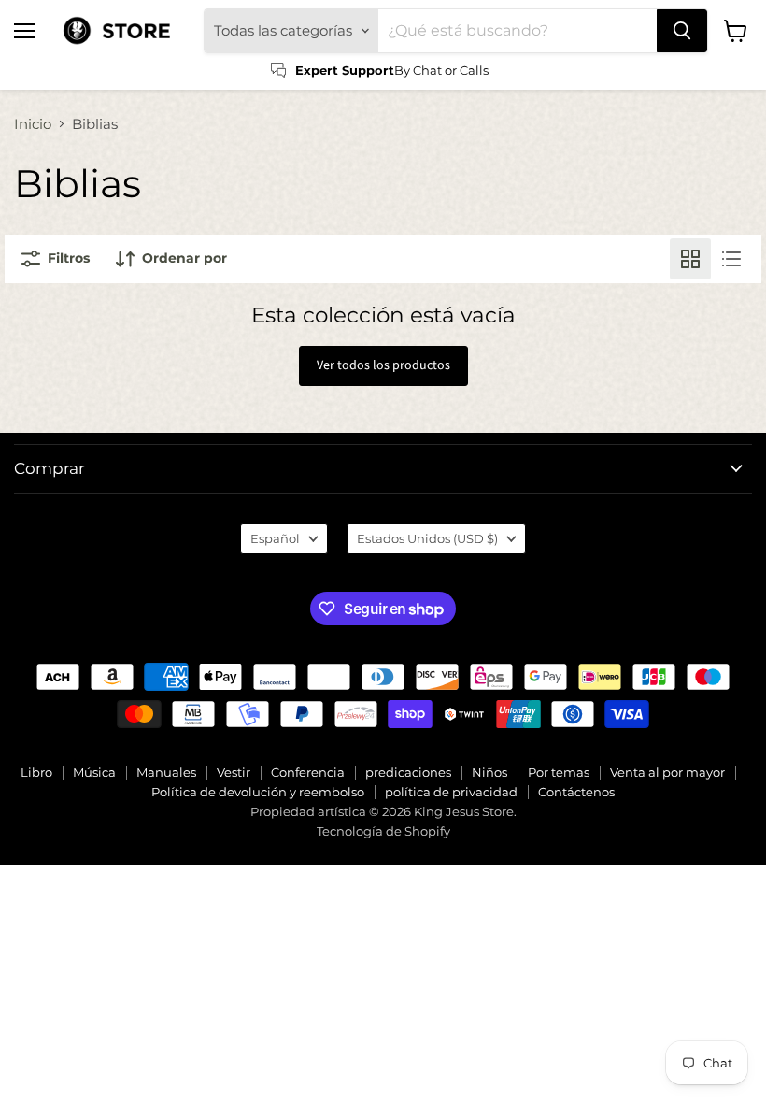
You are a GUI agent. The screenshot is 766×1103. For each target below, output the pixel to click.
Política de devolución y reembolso (257, 791)
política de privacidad (451, 791)
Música (94, 772)
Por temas (558, 772)
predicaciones (408, 772)
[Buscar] (682, 30)
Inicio (32, 124)
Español (275, 538)
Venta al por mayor (667, 772)
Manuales (166, 772)
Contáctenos (576, 791)
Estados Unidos (427, 538)
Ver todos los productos (383, 365)
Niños (489, 772)
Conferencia (308, 772)
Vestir (233, 772)
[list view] (731, 258)
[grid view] (690, 258)
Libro (36, 772)
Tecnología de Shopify (383, 831)
